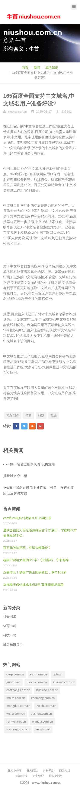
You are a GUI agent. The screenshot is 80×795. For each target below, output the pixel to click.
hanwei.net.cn (16, 721)
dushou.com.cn (41, 713)
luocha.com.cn (37, 682)
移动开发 (22, 776)
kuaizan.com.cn (63, 682)
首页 (25, 67)
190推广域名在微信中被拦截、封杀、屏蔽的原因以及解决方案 (38, 490)
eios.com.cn (38, 674)
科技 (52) (9, 635)
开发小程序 (15, 771)
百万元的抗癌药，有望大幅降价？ (27, 547)
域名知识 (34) (12, 644)
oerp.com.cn (15, 674)
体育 (28, 415)
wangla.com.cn (42, 721)
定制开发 (48, 771)
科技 (41, 415)
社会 (54, 415)
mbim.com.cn (15, 698)
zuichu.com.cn (46, 705)
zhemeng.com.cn (43, 698)
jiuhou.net (13, 682)
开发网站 (32, 771)
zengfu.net (43, 729)
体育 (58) (9, 626)
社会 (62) (9, 616)
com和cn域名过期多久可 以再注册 (29, 464)
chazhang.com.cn (18, 690)
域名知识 (51, 67)
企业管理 (38, 776)
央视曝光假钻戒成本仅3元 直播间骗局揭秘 (33, 584)
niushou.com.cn (17, 111)
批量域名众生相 (15, 476)
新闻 (37, 67)
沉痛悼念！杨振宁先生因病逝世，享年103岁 (35, 572)
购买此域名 (56, 776)
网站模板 (64, 771)
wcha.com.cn (15, 713)
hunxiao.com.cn (47, 690)
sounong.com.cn (17, 729)
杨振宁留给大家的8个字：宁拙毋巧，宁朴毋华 (36, 560)
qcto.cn (58, 674)
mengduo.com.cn (18, 705)
